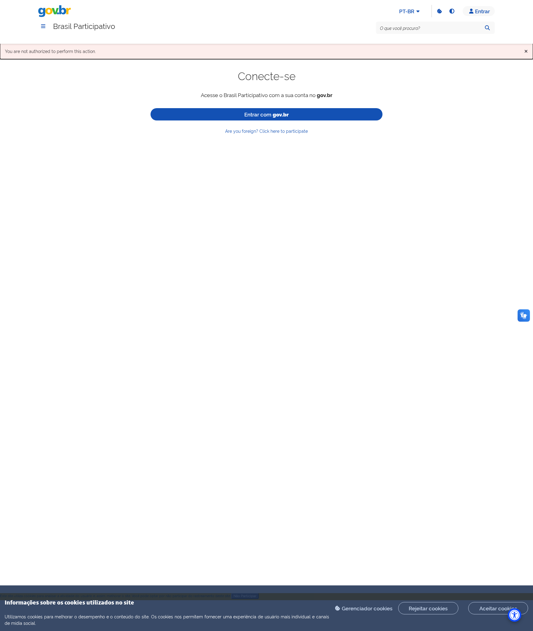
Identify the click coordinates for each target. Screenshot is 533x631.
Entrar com (266, 114)
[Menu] (43, 26)
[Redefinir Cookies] (439, 11)
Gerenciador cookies (367, 608)
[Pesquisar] (487, 28)
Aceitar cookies (498, 608)
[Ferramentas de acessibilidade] (514, 615)
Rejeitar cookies (428, 608)
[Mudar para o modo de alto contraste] (452, 11)
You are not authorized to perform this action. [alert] (266, 50)
